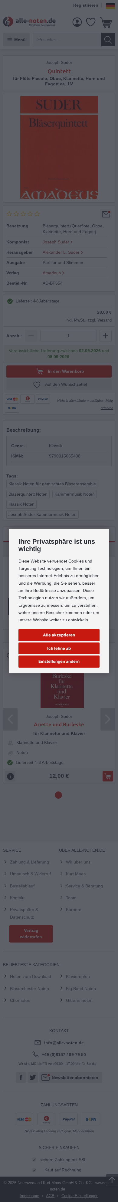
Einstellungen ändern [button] (59, 661)
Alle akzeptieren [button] (59, 634)
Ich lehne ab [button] (59, 648)
